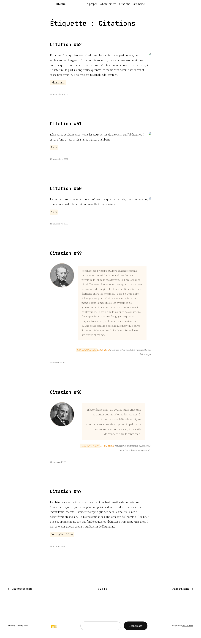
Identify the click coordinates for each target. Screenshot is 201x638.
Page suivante (182, 588)
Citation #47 (66, 491)
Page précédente (20, 588)
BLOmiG (61, 4)
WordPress (187, 625)
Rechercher (135, 625)
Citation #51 (66, 124)
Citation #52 (66, 44)
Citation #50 (66, 188)
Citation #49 (66, 253)
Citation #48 (66, 392)
